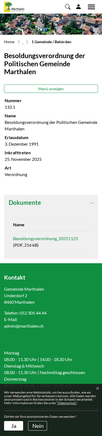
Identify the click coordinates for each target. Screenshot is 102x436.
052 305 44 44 (33, 312)
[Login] (78, 7)
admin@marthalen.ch (24, 325)
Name (18, 224)
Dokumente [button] (25, 202)
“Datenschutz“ (67, 403)
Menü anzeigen (51, 88)
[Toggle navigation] (89, 7)
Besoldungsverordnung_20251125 (45, 238)
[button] (68, 6)
